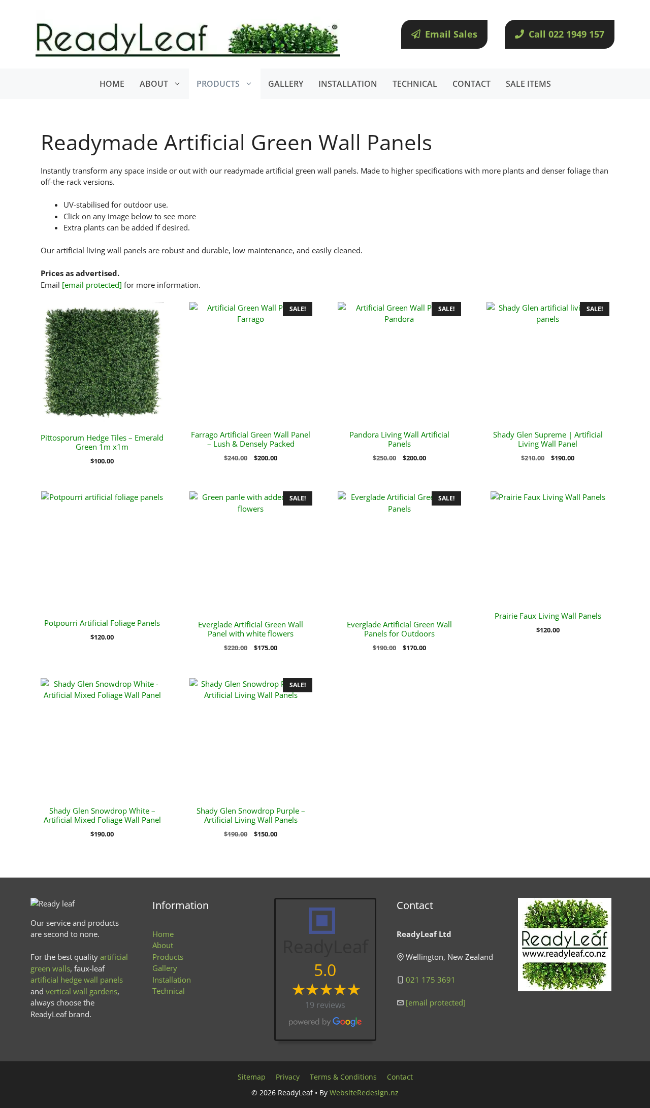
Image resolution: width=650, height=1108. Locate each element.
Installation (171, 980)
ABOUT (154, 83)
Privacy (288, 1077)
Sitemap (252, 1077)
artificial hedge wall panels (76, 980)
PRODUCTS (218, 83)
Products (167, 957)
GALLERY (285, 83)
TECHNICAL (415, 83)
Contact (400, 1077)
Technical (168, 991)
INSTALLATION (347, 83)
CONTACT (471, 83)
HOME (112, 83)
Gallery (164, 968)
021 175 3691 (431, 980)
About (162, 945)
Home (163, 934)
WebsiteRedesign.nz (364, 1092)
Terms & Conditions (343, 1077)
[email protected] (92, 285)
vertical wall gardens (81, 991)
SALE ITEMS (528, 83)
